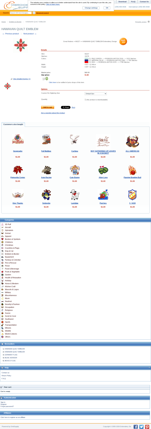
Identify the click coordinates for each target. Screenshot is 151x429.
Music (7, 298)
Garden (8, 275)
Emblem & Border (15, 22)
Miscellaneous (11, 295)
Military (8, 292)
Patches (103, 203)
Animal (8, 233)
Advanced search (42, 13)
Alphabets (9, 230)
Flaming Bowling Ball (132, 177)
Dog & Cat (9, 251)
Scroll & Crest (10, 316)
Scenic (7, 313)
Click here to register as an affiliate (13, 417)
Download (123, 2)
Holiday (8, 281)
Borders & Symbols (12, 239)
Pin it (73, 107)
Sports (7, 322)
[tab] (13, 124)
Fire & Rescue (10, 263)
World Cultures (11, 334)
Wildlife (8, 331)
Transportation (11, 325)
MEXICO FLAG (10, 361)
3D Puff (8, 224)
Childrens (9, 242)
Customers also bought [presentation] (13, 124)
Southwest (9, 319)
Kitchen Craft (10, 287)
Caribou (74, 151)
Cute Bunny (75, 177)
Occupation (9, 307)
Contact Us (144, 2)
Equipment (9, 257)
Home (3, 22)
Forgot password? (7, 406)
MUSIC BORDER (11, 358)
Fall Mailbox (46, 151)
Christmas (9, 245)
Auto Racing (46, 177)
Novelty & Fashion (12, 304)
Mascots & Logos (12, 289)
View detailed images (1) (22, 79)
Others (7, 337)
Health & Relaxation (13, 278)
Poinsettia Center (17, 177)
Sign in (3, 402)
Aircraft (8, 227)
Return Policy (6, 375)
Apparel (8, 236)
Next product (30, 34)
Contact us (5, 373)
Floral (7, 266)
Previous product (10, 34)
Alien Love (103, 177)
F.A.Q (4, 378)
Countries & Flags (12, 248)
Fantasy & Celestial (12, 260)
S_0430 (132, 203)
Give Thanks (18, 203)
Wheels (8, 328)
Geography (17, 151)
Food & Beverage (12, 269)
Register (4, 404)
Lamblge (74, 203)
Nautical (8, 301)
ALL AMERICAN (132, 151)
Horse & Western (12, 284)
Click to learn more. (53, 4)
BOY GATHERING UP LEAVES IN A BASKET (103, 152)
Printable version (141, 22)
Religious (9, 310)
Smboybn (46, 203)
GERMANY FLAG (11, 355)
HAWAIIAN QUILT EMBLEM (15, 349)
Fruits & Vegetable (12, 272)
